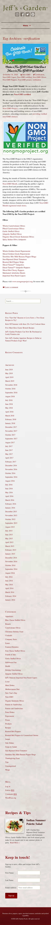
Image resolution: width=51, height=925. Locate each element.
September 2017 (11, 438)
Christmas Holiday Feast (14, 631)
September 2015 (11, 523)
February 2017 (10, 461)
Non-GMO (26, 74)
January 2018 (10, 423)
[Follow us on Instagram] (17, 14)
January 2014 (10, 600)
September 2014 (11, 569)
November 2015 (11, 515)
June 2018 (9, 404)
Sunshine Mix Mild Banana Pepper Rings (19, 256)
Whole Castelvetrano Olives (14, 225)
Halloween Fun (10, 662)
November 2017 (11, 431)
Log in (7, 786)
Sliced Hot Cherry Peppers (13, 270)
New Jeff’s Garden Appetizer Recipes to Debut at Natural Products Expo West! (23, 339)
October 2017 (10, 435)
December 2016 (11, 465)
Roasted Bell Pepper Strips (13, 262)
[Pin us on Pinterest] (33, 14)
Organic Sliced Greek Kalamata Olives (18, 236)
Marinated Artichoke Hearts (14, 273)
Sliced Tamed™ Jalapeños (13, 264)
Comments (11, 794)
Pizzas (7, 720)
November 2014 (11, 561)
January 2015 (10, 554)
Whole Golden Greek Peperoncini (16, 251)
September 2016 (11, 477)
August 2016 (10, 481)
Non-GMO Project (10, 108)
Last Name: (9, 880)
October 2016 (10, 473)
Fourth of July (10, 654)
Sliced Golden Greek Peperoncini (16, 253)
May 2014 (9, 584)
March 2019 (9, 381)
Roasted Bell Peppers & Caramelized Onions (21, 735)
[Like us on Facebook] (22, 14)
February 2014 (10, 596)
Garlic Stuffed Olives (11, 231)
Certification (39, 74)
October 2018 (10, 388)
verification (37, 79)
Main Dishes (9, 685)
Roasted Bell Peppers (13, 731)
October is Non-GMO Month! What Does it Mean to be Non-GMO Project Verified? (25, 69)
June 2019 (9, 369)
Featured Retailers (12, 647)
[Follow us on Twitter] (28, 14)
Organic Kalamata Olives (14, 701)
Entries (9, 790)
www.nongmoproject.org (22, 281)
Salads (7, 739)
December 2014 (11, 557)
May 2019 (9, 373)
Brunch (8, 624)
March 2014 (9, 592)
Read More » (15, 842)
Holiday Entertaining (13, 670)
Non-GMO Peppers (10, 79)
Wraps (7, 770)
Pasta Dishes (9, 712)
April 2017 (9, 458)
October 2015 (10, 519)
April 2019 (9, 377)
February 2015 (10, 550)
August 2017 (10, 442)
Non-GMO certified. (22, 94)
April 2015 (9, 542)
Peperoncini (9, 716)
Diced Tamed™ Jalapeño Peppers (16, 267)
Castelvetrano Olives (12, 627)
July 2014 (8, 577)
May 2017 (9, 454)
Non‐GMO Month (10, 183)
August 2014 (10, 573)
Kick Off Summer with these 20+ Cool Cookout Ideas (25, 324)
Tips (6, 762)
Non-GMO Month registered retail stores (25, 204)
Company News (11, 639)
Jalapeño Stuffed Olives (12, 234)
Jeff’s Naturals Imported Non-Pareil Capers (21, 677)
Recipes (8, 727)
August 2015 (10, 527)
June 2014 (9, 580)
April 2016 (9, 496)
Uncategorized (10, 766)
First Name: (9, 873)
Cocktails (8, 635)
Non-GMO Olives (39, 77)
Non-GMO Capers (9, 77)
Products (8, 723)
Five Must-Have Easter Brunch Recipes (19, 328)
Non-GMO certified (24, 77)
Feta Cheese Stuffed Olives (15, 651)
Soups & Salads (11, 747)
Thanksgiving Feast (12, 758)
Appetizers (9, 616)
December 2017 (11, 427)
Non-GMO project (25, 79)
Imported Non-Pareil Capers (14, 275)
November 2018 (11, 385)
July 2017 (8, 446)
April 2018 (9, 411)
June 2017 (9, 450)
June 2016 (9, 488)
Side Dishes (9, 743)
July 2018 (8, 400)
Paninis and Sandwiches (14, 708)
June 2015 (9, 534)
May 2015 (9, 538)
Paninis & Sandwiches (13, 704)
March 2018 (9, 415)
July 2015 (8, 530)
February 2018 (10, 419)
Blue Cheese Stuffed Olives (15, 620)
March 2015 (9, 546)
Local (7, 681)
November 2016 (11, 469)
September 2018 (11, 392)
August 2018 (10, 396)
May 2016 (9, 492)
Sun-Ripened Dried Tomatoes (15, 259)
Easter (7, 643)
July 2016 (8, 484)
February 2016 (10, 504)
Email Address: (11, 887)
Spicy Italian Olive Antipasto (14, 239)
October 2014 (10, 565)
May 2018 (9, 408)
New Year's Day (11, 693)
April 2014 (9, 588)
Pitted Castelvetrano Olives (13, 228)
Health (7, 666)
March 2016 (9, 500)
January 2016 (10, 507)
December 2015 (11, 511)
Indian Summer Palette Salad (36, 822)
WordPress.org (10, 798)
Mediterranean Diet (12, 689)
